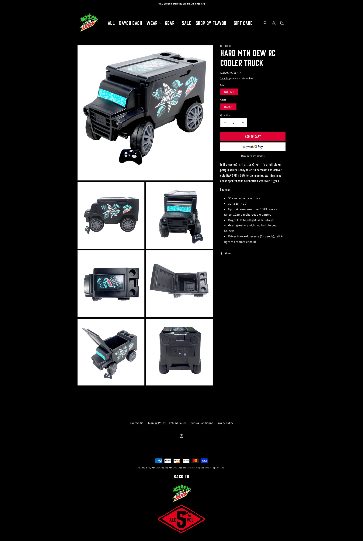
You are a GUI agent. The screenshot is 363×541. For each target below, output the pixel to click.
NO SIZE (229, 92)
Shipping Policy (156, 423)
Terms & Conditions (201, 423)
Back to (181, 476)
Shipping (225, 78)
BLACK (228, 106)
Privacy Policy (225, 423)
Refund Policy (177, 423)
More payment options (252, 155)
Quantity (225, 115)
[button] (153, 23)
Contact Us (136, 423)
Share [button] (228, 253)
